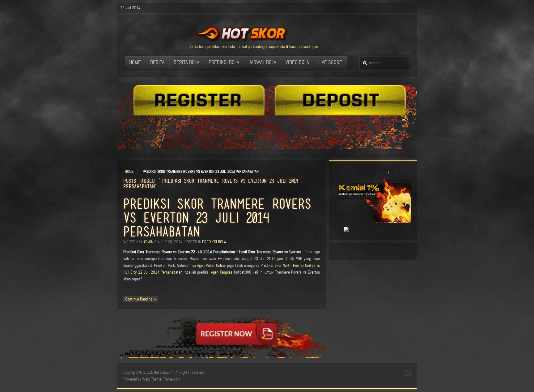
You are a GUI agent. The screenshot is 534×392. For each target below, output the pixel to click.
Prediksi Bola (214, 242)
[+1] (339, 229)
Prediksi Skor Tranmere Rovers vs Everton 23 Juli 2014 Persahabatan (217, 217)
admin (148, 242)
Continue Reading (138, 299)
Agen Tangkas (221, 272)
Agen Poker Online (211, 265)
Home (129, 171)
